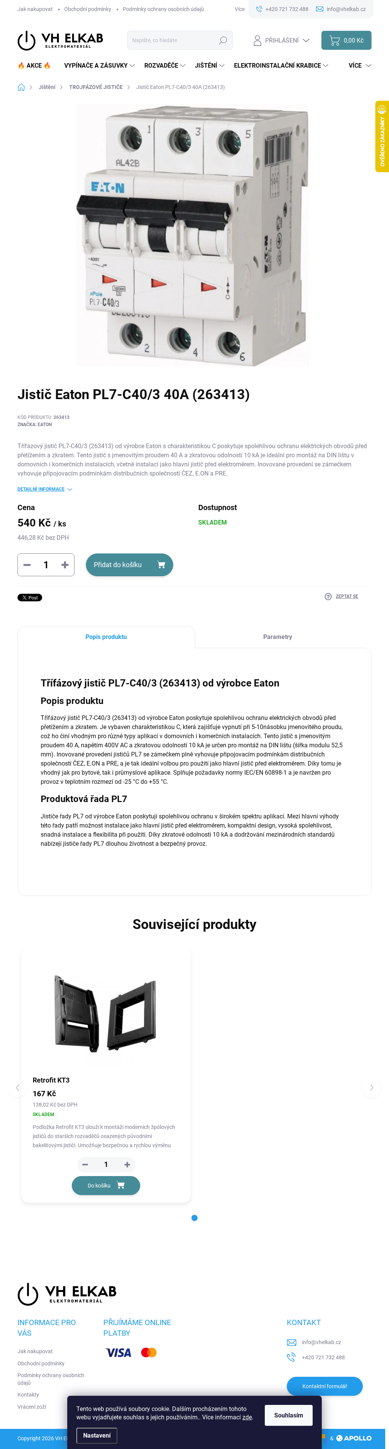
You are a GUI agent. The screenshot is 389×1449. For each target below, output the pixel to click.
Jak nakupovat (35, 9)
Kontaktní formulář (324, 1386)
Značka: (34, 424)
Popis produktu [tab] (106, 636)
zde (247, 1417)
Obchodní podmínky (87, 9)
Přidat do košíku (118, 565)
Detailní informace (41, 489)
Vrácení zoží (31, 1407)
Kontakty (28, 1395)
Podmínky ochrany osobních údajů (163, 9)
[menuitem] (37, 65)
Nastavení (97, 1435)
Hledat (223, 40)
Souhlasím (288, 1415)
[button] (127, 1164)
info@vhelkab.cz (321, 1342)
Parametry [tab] (277, 636)
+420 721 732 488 (323, 1357)
